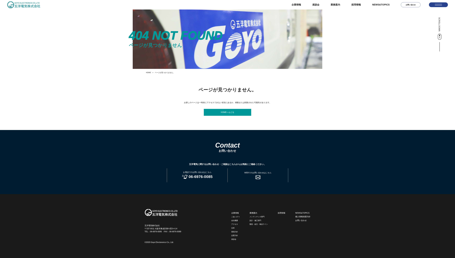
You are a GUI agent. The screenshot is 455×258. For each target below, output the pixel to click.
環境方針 (234, 232)
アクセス (234, 224)
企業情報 (296, 4)
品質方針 (234, 235)
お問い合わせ (411, 5)
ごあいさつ (235, 217)
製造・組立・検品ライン (259, 224)
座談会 (315, 4)
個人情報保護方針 (302, 217)
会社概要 (234, 220)
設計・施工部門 (255, 220)
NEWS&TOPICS (381, 4)
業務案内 (335, 4)
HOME (148, 72)
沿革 (233, 228)
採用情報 (356, 4)
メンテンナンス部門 (257, 217)
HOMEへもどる (227, 112)
